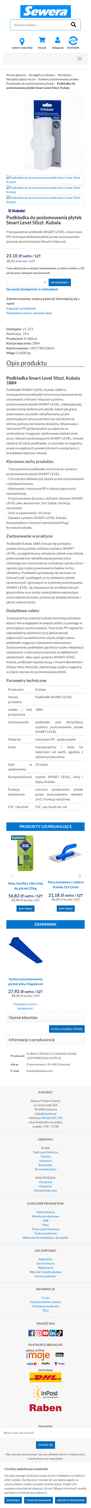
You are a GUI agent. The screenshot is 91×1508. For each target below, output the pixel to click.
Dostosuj (13, 1500)
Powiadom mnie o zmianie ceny (29, 313)
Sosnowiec (45, 1165)
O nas (45, 1297)
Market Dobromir (45, 1190)
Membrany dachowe (45, 1216)
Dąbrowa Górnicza (45, 1152)
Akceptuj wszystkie (70, 1500)
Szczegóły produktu (41, 75)
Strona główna (15, 75)
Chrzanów (45, 1182)
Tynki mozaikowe (45, 1233)
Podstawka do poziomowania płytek (30, 83)
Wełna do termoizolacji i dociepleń (45, 1237)
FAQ (45, 1310)
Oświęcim (45, 1186)
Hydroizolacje (45, 1212)
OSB (45, 1220)
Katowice (45, 1160)
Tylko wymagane (38, 1500)
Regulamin (45, 1259)
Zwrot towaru (45, 1263)
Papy (45, 1225)
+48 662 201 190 (51, 1118)
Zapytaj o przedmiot (21, 308)
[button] (80, 875)
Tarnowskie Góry (45, 1169)
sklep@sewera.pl (46, 1113)
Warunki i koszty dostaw (45, 1272)
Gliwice (46, 1156)
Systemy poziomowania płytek (58, 79)
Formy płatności (45, 1276)
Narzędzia (64, 75)
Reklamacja (45, 1267)
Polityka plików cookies (45, 1302)
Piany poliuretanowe (45, 1229)
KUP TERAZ (25, 908)
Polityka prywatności (45, 1306)
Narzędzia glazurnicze (20, 79)
